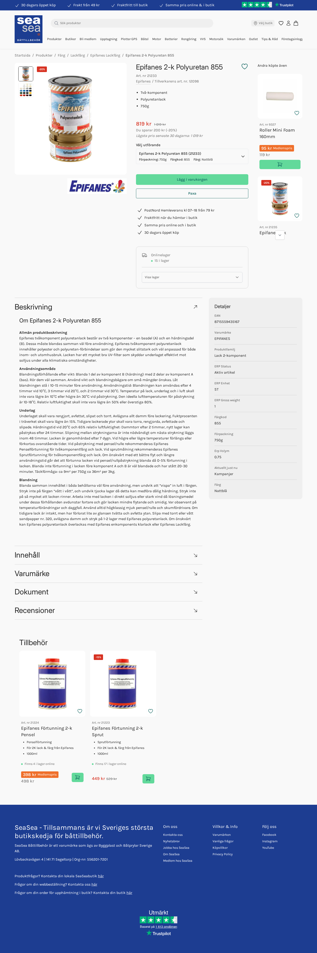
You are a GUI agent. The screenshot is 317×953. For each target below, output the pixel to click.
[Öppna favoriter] (281, 23)
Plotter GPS (129, 39)
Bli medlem (88, 39)
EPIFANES (222, 338)
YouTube (268, 848)
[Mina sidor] (288, 23)
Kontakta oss (173, 835)
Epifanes (143, 81)
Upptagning (108, 39)
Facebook (269, 835)
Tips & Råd (270, 39)
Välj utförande (148, 145)
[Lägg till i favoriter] (297, 113)
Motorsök (216, 39)
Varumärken (236, 39)
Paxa (192, 193)
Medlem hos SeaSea (177, 861)
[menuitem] (54, 39)
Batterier (171, 39)
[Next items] (280, 235)
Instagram (270, 841)
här (101, 876)
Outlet (253, 39)
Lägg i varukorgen (192, 179)
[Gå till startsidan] (28, 29)
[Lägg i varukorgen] (280, 164)
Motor (156, 39)
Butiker (70, 39)
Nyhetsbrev (171, 841)
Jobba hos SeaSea (176, 848)
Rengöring (188, 39)
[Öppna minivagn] (296, 23)
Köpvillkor (220, 848)
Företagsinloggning (295, 39)
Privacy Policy (223, 854)
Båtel (145, 39)
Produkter (54, 39)
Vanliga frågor (223, 841)
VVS (203, 39)
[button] (108, 307)
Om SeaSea (171, 854)
